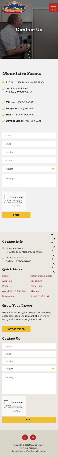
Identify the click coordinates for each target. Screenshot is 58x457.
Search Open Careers (41, 275)
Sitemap (34, 290)
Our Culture (36, 280)
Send (16, 215)
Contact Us (36, 285)
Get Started (16, 329)
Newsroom (8, 295)
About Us (7, 280)
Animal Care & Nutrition (14, 290)
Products (7, 285)
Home (5, 275)
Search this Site (38, 295)
